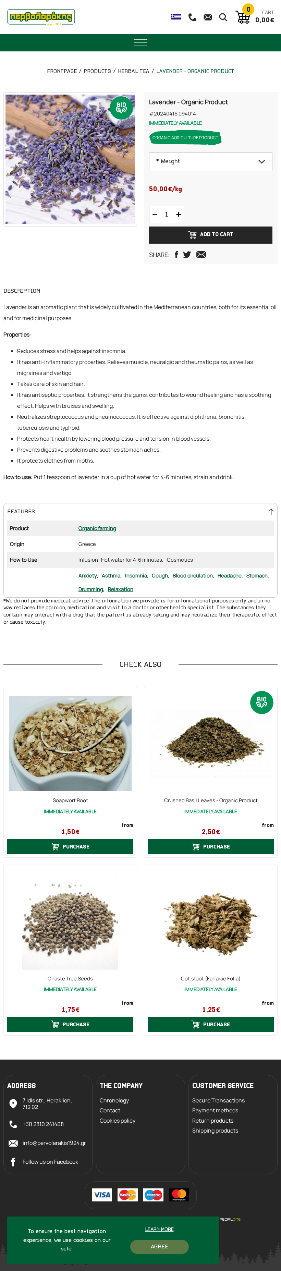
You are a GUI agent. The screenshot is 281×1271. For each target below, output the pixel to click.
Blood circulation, (193, 575)
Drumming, (91, 589)
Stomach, (257, 575)
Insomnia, (136, 575)
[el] (176, 17)
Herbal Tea (133, 71)
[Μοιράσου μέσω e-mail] (201, 254)
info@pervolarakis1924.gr (54, 1143)
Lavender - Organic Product (195, 71)
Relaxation (120, 589)
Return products (212, 1120)
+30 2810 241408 (43, 1124)
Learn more (159, 1229)
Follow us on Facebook (50, 1161)
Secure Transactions (218, 1100)
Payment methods (215, 1110)
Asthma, (112, 575)
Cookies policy (117, 1120)
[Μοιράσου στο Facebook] (176, 254)
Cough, (160, 575)
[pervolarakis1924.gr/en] (41, 17)
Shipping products (215, 1130)
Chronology (114, 1100)
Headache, (230, 575)
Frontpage (62, 71)
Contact (110, 1110)
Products (97, 71)
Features (21, 512)
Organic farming (97, 528)
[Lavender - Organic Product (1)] (70, 159)
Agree (159, 1247)
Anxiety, (88, 575)
